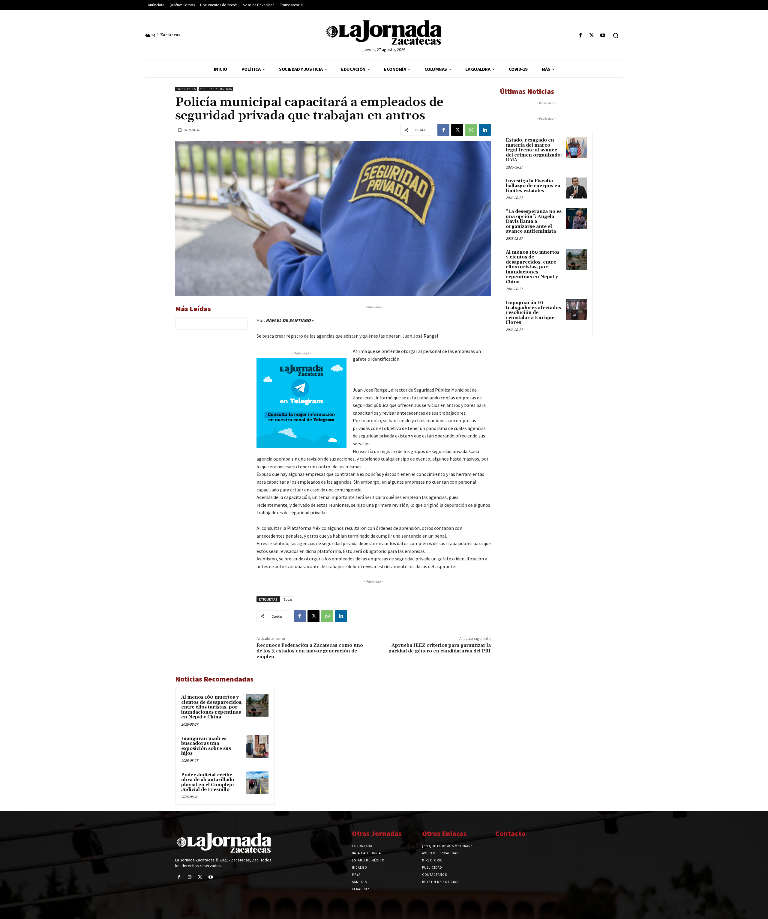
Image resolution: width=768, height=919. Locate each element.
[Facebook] (580, 35)
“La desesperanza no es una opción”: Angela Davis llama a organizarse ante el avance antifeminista (534, 221)
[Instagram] (189, 877)
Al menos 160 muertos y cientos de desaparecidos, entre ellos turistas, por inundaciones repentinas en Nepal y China (212, 707)
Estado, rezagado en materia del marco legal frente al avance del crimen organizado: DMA (534, 150)
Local (288, 599)
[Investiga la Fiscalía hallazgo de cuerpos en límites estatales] (576, 188)
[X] (592, 35)
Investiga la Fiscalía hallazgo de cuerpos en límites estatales (533, 186)
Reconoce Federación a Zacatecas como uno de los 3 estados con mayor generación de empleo (309, 651)
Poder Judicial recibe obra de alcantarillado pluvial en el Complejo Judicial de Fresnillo (207, 782)
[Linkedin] (485, 130)
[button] (615, 35)
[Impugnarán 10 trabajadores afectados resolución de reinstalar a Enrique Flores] (576, 309)
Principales (186, 89)
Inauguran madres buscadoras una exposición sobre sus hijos (206, 746)
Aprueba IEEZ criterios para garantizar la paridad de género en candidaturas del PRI (439, 648)
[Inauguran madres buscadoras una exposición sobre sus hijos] (257, 746)
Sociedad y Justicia (216, 89)
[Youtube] (603, 35)
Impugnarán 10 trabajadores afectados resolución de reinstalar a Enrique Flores (533, 312)
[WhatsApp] (471, 130)
